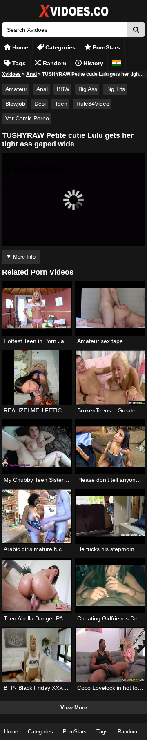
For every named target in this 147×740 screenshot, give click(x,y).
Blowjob (15, 103)
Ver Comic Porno (27, 118)
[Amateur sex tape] (110, 308)
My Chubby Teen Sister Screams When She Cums (69, 479)
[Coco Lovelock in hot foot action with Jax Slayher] (110, 654)
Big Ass (87, 89)
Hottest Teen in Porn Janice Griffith (49, 341)
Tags (18, 63)
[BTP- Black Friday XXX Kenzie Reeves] (37, 654)
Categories (60, 47)
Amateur (16, 89)
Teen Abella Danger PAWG (38, 618)
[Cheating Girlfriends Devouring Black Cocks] (110, 585)
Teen (61, 103)
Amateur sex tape (100, 341)
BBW (63, 89)
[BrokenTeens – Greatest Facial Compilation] (110, 377)
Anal (31, 74)
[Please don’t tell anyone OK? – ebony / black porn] (110, 446)
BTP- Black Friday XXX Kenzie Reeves (53, 688)
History (92, 63)
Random (53, 63)
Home (19, 47)
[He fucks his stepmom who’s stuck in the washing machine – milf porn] (110, 516)
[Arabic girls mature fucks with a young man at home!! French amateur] (37, 516)
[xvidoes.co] (73, 17)
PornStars (105, 47)
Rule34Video (92, 103)
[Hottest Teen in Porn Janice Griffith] (37, 308)
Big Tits (115, 89)
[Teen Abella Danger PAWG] (37, 585)
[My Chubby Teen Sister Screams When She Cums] (37, 446)
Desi (40, 103)
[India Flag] (116, 63)
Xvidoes (11, 74)
